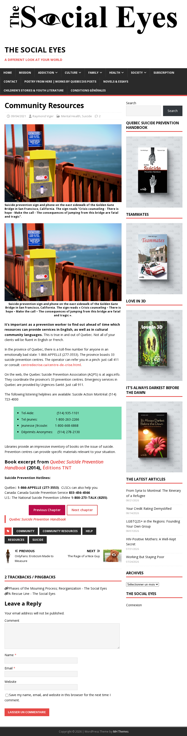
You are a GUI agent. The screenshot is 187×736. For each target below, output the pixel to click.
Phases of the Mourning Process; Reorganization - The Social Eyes (58, 588)
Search (131, 103)
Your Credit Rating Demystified (148, 508)
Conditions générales (88, 90)
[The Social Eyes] (93, 38)
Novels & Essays (115, 81)
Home (7, 73)
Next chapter (82, 510)
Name (10, 655)
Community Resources (60, 531)
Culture (71, 73)
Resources (16, 540)
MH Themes (120, 731)
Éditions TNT (57, 468)
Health (114, 73)
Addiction (46, 73)
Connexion (134, 605)
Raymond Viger (43, 116)
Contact (10, 81)
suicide (37, 540)
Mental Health (71, 116)
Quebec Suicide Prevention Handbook (37, 519)
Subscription (163, 73)
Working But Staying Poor (145, 557)
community (25, 531)
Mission (25, 73)
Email (9, 668)
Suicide (87, 116)
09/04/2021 (18, 116)
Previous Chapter (47, 510)
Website (10, 681)
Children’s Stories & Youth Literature (34, 90)
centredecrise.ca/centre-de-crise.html (51, 365)
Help (89, 531)
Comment (12, 620)
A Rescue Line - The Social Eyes (32, 593)
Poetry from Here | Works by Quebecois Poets (60, 81)
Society (137, 73)
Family (93, 73)
